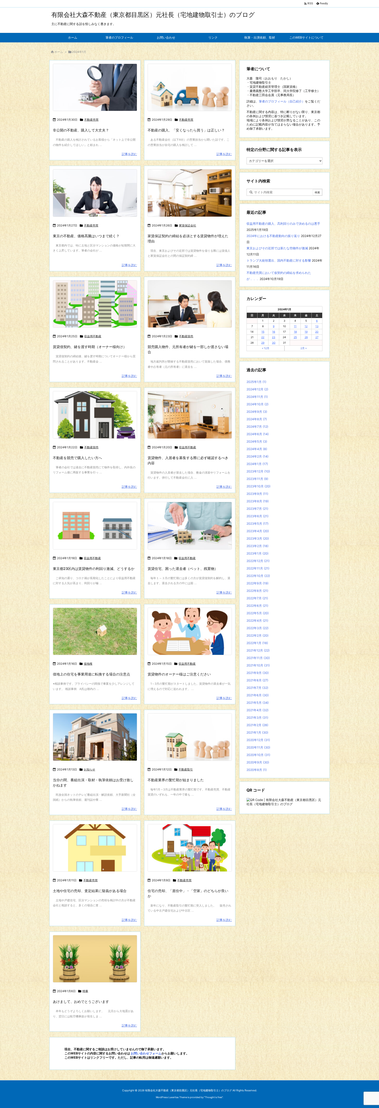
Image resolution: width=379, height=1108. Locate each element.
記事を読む (129, 154)
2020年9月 (258, 762)
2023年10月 (258, 486)
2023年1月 (257, 553)
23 (273, 337)
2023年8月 (258, 501)
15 (262, 331)
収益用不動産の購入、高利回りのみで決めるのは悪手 (283, 223)
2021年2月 (257, 725)
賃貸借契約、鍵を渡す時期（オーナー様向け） (90, 347)
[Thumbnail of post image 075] (190, 737)
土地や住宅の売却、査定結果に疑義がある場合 (90, 891)
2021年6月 (258, 695)
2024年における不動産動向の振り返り (273, 236)
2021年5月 (258, 702)
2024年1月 (257, 464)
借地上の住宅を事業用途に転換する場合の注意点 (91, 674)
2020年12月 (258, 740)
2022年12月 (258, 561)
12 (306, 326)
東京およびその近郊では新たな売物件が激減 (277, 248)
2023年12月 (258, 471)
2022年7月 (257, 598)
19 (306, 331)
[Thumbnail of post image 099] (95, 193)
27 (316, 337)
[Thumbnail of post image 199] (190, 87)
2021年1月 (257, 732)
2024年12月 (257, 389)
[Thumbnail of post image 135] (190, 631)
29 (262, 342)
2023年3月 (258, 538)
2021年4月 (257, 710)
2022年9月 (257, 583)
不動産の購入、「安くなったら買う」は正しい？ (186, 130)
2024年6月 (258, 434)
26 (306, 337)
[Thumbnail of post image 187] (95, 304)
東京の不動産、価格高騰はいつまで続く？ (86, 236)
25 (295, 337)
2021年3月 (257, 717)
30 (273, 342)
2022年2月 (257, 635)
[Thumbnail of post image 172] (95, 526)
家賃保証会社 (187, 225)
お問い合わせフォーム (146, 1053)
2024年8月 (257, 419)
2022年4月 (257, 620)
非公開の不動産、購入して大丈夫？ (81, 130)
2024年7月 (257, 426)
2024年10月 (257, 404)
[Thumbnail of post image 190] (95, 737)
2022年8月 (257, 591)
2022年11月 (258, 568)
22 (262, 337)
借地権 (88, 663)
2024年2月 (257, 456)
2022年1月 (257, 643)
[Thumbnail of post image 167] (95, 631)
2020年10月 (258, 755)
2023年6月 (257, 516)
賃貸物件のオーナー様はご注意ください (179, 674)
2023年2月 (257, 546)
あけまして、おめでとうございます (81, 1001)
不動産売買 (91, 119)
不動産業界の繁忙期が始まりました (176, 780)
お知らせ (89, 769)
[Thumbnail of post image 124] (190, 526)
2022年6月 (257, 605)
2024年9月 (257, 411)
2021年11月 (258, 658)
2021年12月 (258, 650)
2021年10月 (258, 665)
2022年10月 (258, 576)
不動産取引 (186, 769)
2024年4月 (257, 449)
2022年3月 (257, 628)
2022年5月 (258, 613)
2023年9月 (257, 494)
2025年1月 (256, 382)
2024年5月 (257, 441)
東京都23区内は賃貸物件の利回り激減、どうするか (93, 568)
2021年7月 (257, 688)
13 (316, 326)
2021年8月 (257, 680)
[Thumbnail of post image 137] (190, 415)
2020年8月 (257, 770)
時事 (85, 991)
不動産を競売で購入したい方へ (77, 458)
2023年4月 (258, 531)
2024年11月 (257, 397)
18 (295, 331)
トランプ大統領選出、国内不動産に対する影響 (279, 260)
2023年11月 (257, 479)
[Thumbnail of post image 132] (190, 304)
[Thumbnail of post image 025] (95, 848)
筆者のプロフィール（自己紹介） (282, 101)
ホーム (58, 52)
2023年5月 (257, 523)
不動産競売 (186, 336)
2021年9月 (258, 673)
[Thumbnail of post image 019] (95, 415)
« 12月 (265, 348)
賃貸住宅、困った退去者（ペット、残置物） (183, 568)
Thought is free (213, 1097)
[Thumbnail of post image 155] (95, 959)
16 (273, 331)
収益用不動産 (92, 336)
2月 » (303, 348)
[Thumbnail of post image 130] (190, 193)
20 (316, 331)
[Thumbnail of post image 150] (95, 87)
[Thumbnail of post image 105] (190, 848)
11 (295, 326)
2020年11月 (258, 747)
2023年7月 (257, 508)
